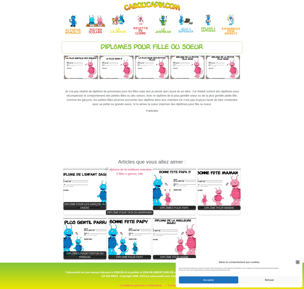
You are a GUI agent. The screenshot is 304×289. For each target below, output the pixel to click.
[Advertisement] (152, 135)
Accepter (208, 279)
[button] (297, 262)
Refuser (269, 279)
